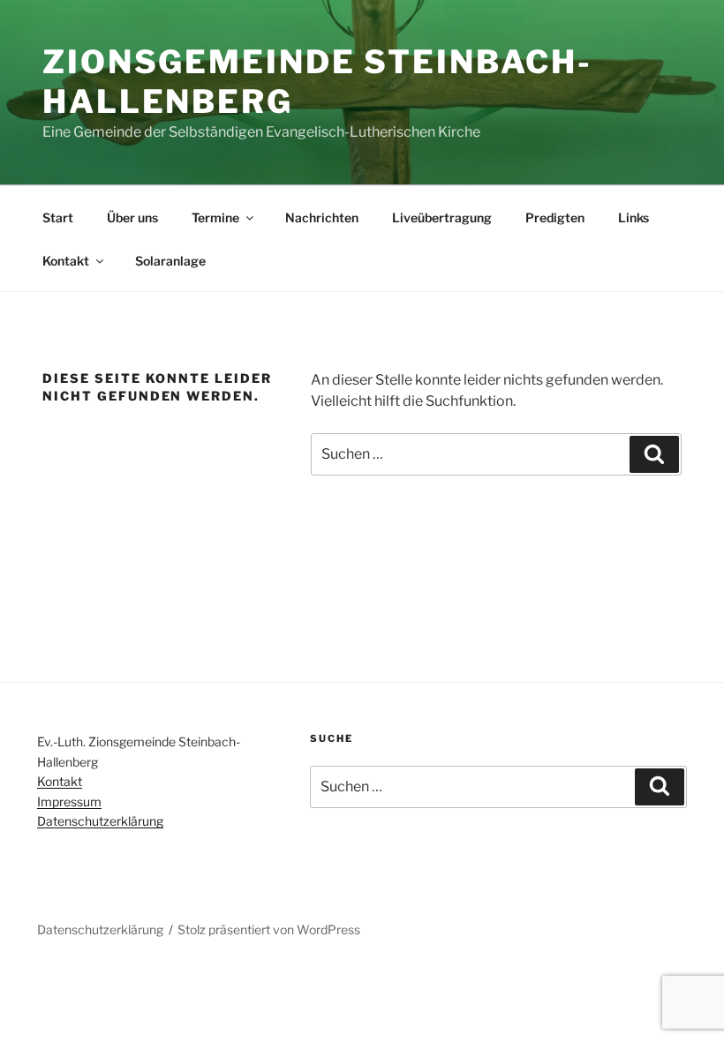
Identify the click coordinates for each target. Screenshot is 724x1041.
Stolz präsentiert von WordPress (268, 929)
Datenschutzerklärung (100, 820)
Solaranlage (170, 260)
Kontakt (65, 260)
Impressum (69, 801)
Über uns (132, 217)
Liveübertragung (442, 217)
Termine (215, 217)
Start (57, 217)
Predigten (554, 217)
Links (633, 217)
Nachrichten (321, 217)
